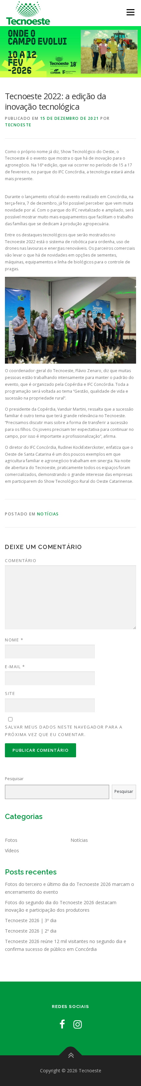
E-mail (15, 666)
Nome (14, 640)
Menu (130, 12)
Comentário (20, 560)
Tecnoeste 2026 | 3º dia (30, 920)
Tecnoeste (18, 125)
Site (10, 693)
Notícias (48, 514)
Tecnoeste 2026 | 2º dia (30, 931)
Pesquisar (14, 778)
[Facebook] (62, 1024)
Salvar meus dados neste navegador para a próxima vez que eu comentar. (63, 730)
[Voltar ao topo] (70, 1055)
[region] (70, 51)
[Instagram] (77, 1024)
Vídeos (12, 850)
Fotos (11, 840)
